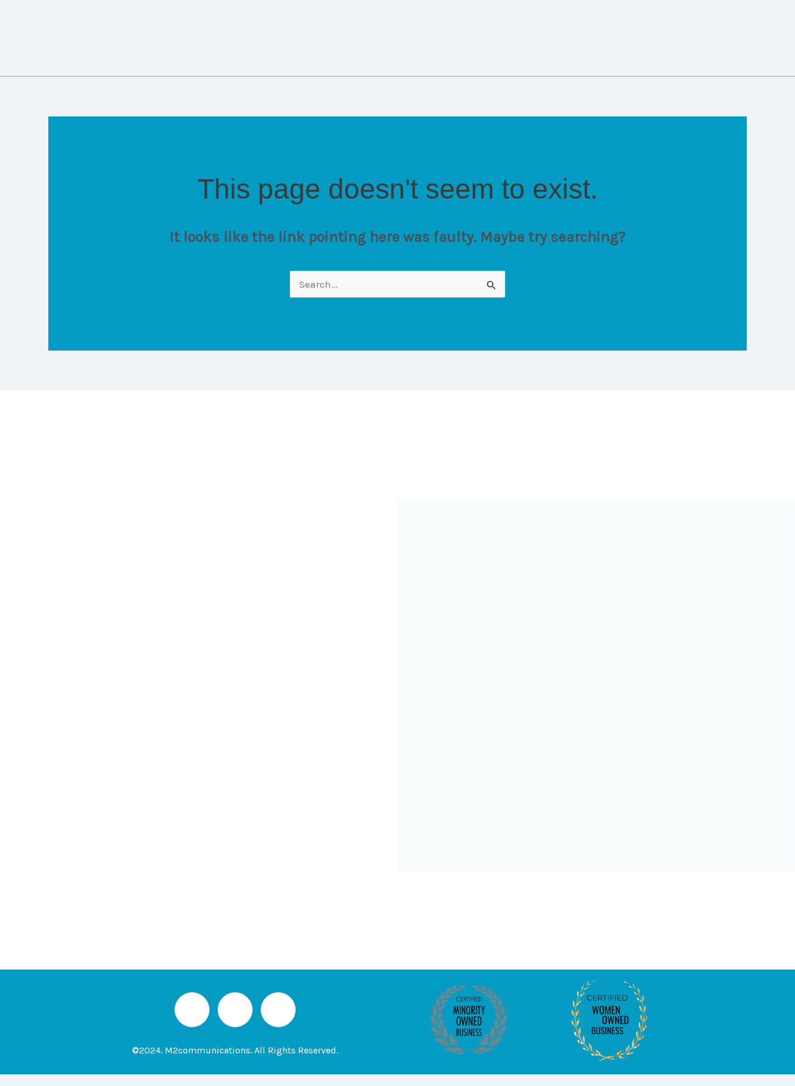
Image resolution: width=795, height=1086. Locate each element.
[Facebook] (278, 1009)
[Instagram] (235, 1009)
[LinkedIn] (192, 1009)
